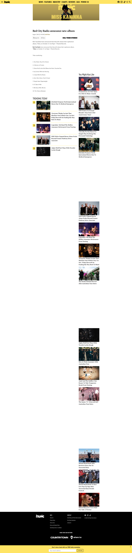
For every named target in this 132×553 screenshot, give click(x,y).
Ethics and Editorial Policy (55, 525)
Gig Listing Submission (71, 520)
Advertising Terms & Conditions (56, 527)
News (41, 2)
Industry (56, 2)
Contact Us (69, 522)
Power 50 (85, 2)
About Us (51, 517)
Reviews (72, 2)
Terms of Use (52, 522)
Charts (64, 2)
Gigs (78, 2)
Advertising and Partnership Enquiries (74, 517)
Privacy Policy (52, 520)
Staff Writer (47, 34)
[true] (130, 546)
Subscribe (80, 550)
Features (48, 2)
